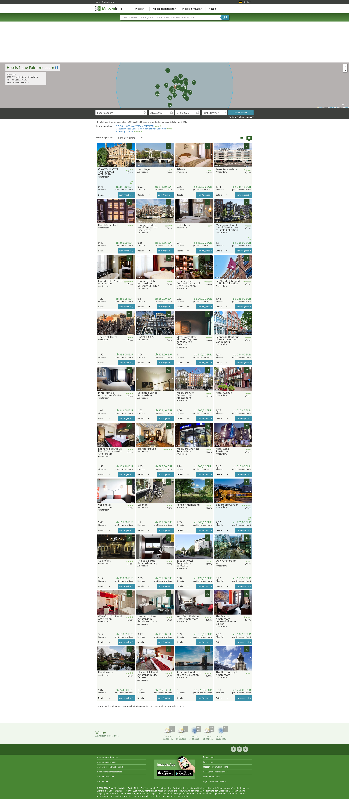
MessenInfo (108, 8)
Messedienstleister (164, 8)
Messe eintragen (192, 8)
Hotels (212, 8)
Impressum (208, 762)
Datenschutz (209, 757)
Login (97, 2)
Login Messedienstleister (214, 781)
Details (101, 195)
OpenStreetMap (333, 107)
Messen (140, 8)
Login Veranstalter (211, 776)
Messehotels (102, 781)
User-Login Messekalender (215, 771)
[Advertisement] (174, 42)
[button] (174, 85)
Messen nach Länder (106, 762)
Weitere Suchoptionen (239, 117)
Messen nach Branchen (107, 757)
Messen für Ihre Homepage (215, 767)
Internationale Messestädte (109, 771)
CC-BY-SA (346, 107)
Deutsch (247, 2)
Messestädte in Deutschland (110, 767)
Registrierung (108, 2)
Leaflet (320, 107)
